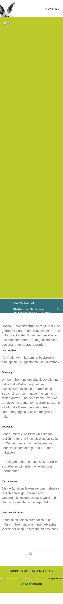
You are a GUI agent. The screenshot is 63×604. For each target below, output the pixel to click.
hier (26, 320)
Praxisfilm (52, 8)
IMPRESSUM (18, 571)
